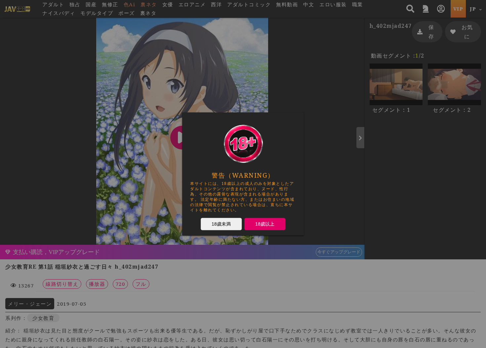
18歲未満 (221, 224)
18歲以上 (264, 224)
